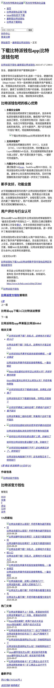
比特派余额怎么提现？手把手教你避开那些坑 (29, 531)
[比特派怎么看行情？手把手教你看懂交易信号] (30, 592)
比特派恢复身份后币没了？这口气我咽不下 (28, 634)
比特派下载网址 (14, 22)
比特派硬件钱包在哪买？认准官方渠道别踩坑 (29, 543)
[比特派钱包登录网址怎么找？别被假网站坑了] (30, 641)
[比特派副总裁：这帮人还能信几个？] (30, 581)
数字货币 (33, 262)
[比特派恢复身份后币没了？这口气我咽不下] (30, 630)
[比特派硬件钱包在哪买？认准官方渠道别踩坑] (30, 538)
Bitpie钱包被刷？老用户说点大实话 (24, 624)
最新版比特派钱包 (15, 18)
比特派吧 (24, 262)
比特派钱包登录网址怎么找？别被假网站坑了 (29, 646)
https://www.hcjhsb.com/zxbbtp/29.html (24, 283)
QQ (29, 465)
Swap (21, 167)
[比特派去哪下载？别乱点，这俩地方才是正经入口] (30, 550)
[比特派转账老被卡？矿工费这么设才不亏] (30, 661)
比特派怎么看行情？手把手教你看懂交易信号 (29, 597)
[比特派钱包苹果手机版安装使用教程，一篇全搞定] (30, 566)
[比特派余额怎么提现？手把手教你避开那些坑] (30, 525)
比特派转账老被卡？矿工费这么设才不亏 (27, 665)
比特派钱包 (6, 262)
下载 (14, 262)
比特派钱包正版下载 (17, 12)
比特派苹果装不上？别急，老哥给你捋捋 (27, 615)
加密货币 (7, 265)
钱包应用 (42, 262)
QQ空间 (23, 465)
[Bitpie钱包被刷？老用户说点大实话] (30, 621)
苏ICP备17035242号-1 (11, 680)
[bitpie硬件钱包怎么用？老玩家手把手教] (30, 652)
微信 (7, 465)
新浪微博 (14, 465)
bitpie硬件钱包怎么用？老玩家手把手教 (26, 655)
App (18, 262)
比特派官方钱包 (9, 65)
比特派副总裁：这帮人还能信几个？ (24, 584)
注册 (8, 37)
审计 (19, 225)
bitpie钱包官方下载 (16, 15)
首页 (9, 8)
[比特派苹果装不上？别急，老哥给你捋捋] (30, 611)
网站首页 (5, 42)
